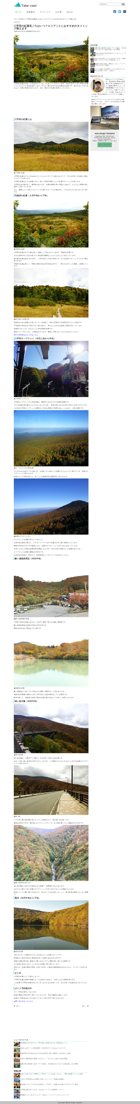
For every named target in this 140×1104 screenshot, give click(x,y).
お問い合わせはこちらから (23, 1001)
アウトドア (45, 12)
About (69, 12)
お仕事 (58, 12)
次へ (18, 1006)
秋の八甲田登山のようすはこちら (26, 335)
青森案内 (30, 12)
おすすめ (17, 22)
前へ (84, 1006)
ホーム (18, 12)
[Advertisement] (51, 103)
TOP (15, 19)
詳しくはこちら (104, 145)
